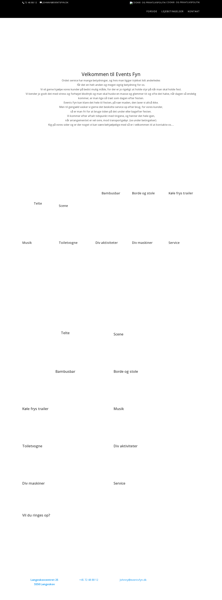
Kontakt (194, 11)
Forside (151, 11)
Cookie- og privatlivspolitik (183, 2)
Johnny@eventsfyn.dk (133, 580)
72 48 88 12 (31, 2)
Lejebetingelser (172, 11)
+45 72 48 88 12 (88, 580)
